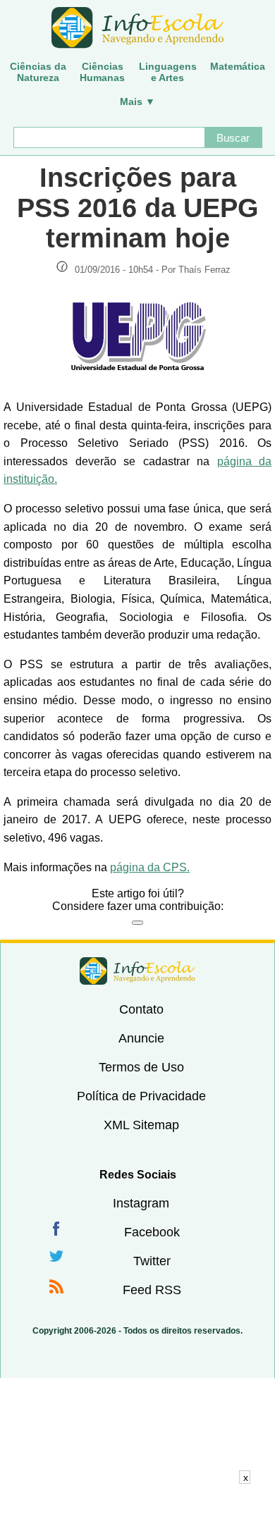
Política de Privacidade (141, 1096)
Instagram (141, 1203)
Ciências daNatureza (38, 72)
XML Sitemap (141, 1125)
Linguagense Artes (168, 72)
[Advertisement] (137, 1501)
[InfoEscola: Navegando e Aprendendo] (137, 28)
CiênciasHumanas (102, 72)
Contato (141, 1009)
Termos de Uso (141, 1067)
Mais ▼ (137, 101)
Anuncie (141, 1038)
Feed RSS (152, 1290)
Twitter (152, 1261)
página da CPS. (150, 867)
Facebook (152, 1232)
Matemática (237, 66)
